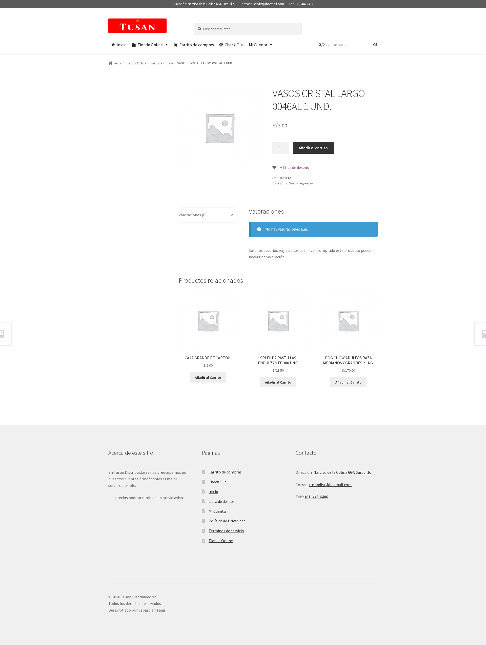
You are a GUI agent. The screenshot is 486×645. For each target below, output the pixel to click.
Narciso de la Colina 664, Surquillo (211, 4)
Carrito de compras (196, 45)
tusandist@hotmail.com (267, 4)
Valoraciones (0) (193, 214)
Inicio (122, 45)
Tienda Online (150, 45)
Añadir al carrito (313, 147)
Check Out (234, 45)
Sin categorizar (161, 63)
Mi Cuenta (258, 45)
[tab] (208, 215)
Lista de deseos (222, 501)
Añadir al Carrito (208, 377)
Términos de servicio (226, 530)
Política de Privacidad (227, 520)
